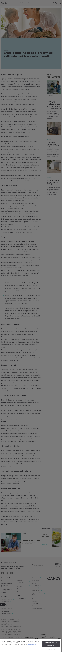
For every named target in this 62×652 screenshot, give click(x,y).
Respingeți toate (51, 645)
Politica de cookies (31, 644)
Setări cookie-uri (51, 649)
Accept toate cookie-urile (51, 642)
